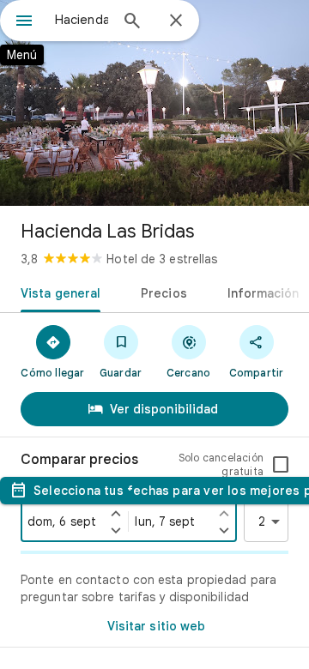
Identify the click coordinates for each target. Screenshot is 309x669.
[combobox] (81, 19)
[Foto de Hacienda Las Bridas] (154, 103)
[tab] (57, 291)
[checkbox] (280, 465)
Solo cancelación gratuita (221, 464)
